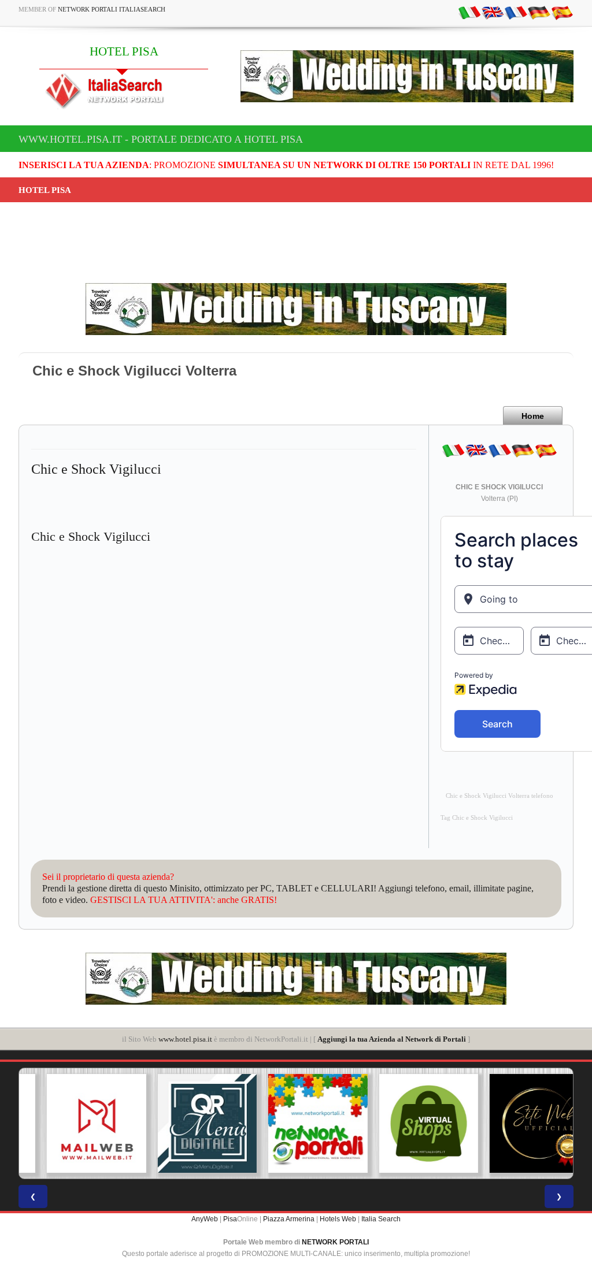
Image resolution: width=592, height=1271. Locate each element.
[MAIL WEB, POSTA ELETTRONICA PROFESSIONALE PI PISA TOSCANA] (74, 1123)
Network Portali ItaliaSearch (111, 9)
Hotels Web (338, 1219)
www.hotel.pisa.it (185, 1039)
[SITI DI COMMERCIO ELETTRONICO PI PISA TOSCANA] (407, 1123)
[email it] (469, 12)
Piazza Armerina (288, 1219)
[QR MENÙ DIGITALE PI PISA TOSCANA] (185, 1123)
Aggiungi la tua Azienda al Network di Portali (391, 1039)
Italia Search (381, 1219)
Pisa (230, 1219)
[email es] (562, 12)
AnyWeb (204, 1219)
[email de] (538, 12)
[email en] (492, 12)
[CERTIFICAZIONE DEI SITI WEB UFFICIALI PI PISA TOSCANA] (517, 1123)
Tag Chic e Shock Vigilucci (477, 818)
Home (532, 416)
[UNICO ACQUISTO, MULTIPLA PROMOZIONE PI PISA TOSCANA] (296, 1123)
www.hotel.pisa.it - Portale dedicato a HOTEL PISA (160, 139)
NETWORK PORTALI (335, 1242)
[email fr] (515, 12)
